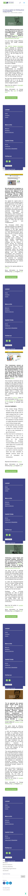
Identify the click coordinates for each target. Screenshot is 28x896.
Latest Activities (14, 12)
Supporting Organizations (9, 868)
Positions (7, 115)
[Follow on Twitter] (7, 161)
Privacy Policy (8, 165)
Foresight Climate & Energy (14, 86)
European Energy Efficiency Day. (12, 568)
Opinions (20, 12)
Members (7, 130)
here (15, 90)
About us (7, 128)
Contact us (7, 146)
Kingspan (19, 563)
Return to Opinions (11, 97)
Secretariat (5, 870)
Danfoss (15, 35)
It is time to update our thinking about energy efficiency (13, 10)
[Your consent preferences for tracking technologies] (25, 893)
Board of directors (9, 132)
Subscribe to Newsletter (11, 148)
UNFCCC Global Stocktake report (14, 46)
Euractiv (7, 267)
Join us (6, 144)
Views (6, 113)
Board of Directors (7, 864)
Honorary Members (8, 866)
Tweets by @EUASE (6, 889)
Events (6, 117)
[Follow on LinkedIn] (9, 161)
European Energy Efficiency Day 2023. (14, 37)
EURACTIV (15, 397)
